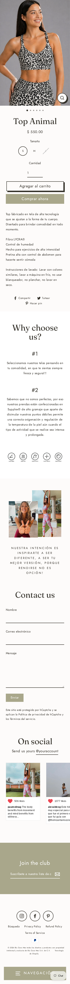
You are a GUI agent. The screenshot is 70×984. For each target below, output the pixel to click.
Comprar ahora (35, 199)
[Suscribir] (57, 874)
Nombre (11, 610)
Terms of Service (35, 933)
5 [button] (40, 111)
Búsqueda (14, 926)
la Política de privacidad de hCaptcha (39, 714)
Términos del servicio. (23, 719)
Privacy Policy (32, 926)
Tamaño (35, 141)
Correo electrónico (18, 631)
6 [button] (43, 111)
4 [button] (37, 111)
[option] (35, 53)
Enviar (15, 697)
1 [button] (27, 111)
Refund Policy (54, 926)
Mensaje (11, 653)
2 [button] (31, 111)
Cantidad (35, 163)
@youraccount (47, 751)
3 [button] (34, 111)
